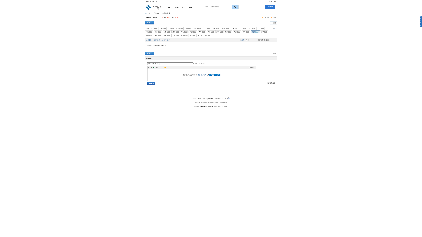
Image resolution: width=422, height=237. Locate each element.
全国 (153, 28)
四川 (237, 32)
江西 (158, 32)
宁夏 (175, 35)
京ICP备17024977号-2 (221, 99)
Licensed (211, 106)
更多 (168, 40)
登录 (270, 1)
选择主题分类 (152, 63)
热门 (158, 40)
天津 (170, 28)
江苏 (243, 28)
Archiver (194, 99)
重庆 (228, 32)
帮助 (190, 7)
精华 (165, 40)
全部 (147, 28)
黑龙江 (225, 28)
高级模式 (252, 67)
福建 (149, 32)
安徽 (260, 28)
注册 (275, 1)
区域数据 (146, 13)
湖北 (184, 32)
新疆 (184, 35)
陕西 (149, 35)
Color (151, 67)
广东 (202, 32)
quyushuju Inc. (225, 106)
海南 (219, 32)
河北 (179, 28)
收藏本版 (267, 17)
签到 (183, 7)
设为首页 (148, 1)
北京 (162, 28)
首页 (170, 7)
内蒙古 (197, 28)
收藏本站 (154, 1)
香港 (192, 35)
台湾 (207, 35)
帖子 (207, 7)
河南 (175, 32)
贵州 (245, 32)
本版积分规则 (271, 83)
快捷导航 (271, 6)
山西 (188, 28)
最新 (155, 40)
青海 (166, 35)
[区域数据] (153, 10)
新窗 (242, 40)
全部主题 (149, 40)
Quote (159, 67)
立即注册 (203, 75)
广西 (210, 32)
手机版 (200, 99)
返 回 (274, 23)
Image (154, 67)
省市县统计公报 (166, 13)
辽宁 (207, 28)
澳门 (199, 35)
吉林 (215, 28)
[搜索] (235, 7)
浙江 (251, 28)
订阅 (274, 17)
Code (162, 67)
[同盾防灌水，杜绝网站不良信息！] (229, 99)
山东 (166, 32)
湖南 (193, 32)
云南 (255, 32)
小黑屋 (205, 99)
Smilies (165, 67)
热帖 (162, 40)
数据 (176, 7)
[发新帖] (149, 22)
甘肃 (158, 35)
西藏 (263, 32)
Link (157, 67)
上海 (234, 28)
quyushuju (203, 106)
